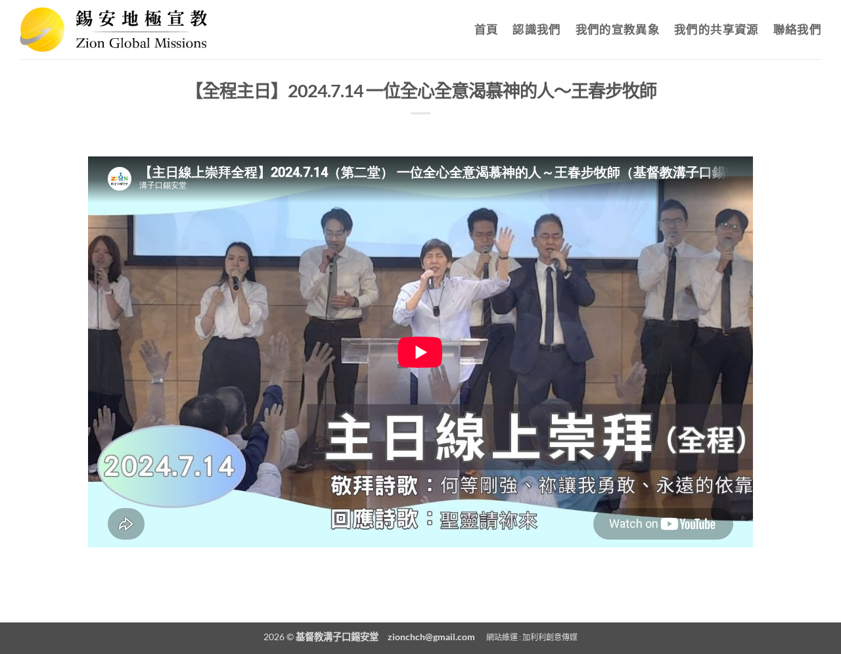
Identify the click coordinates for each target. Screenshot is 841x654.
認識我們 (536, 29)
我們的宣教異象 (618, 29)
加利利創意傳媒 (550, 637)
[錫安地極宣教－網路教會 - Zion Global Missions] (113, 29)
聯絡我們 (797, 29)
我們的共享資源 (716, 29)
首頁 (486, 29)
